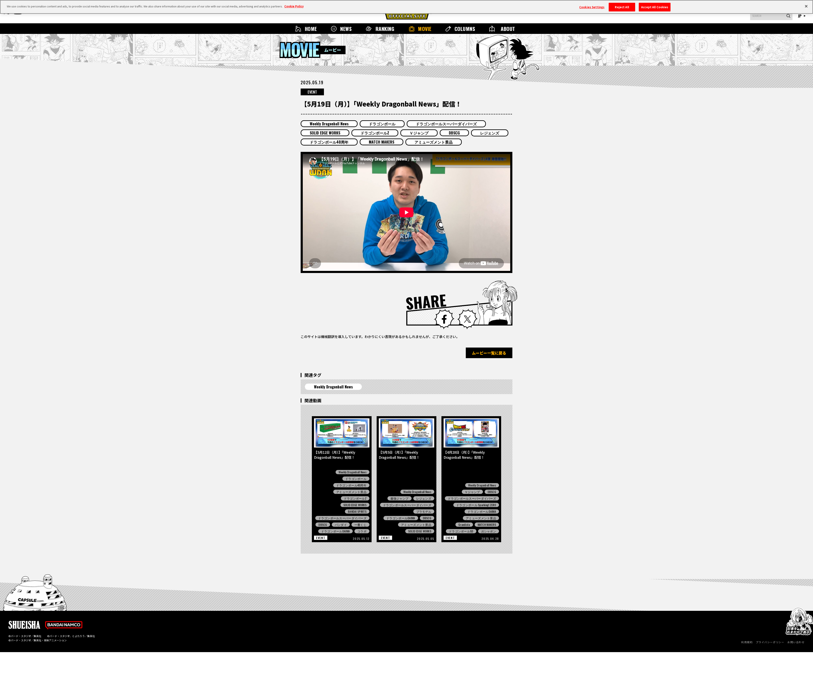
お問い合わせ (796, 642)
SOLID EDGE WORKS (325, 133)
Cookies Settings (591, 7)
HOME (311, 28)
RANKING (385, 28)
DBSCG (454, 133)
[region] (406, 7)
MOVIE (424, 28)
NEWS (346, 28)
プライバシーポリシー (770, 642)
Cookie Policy (294, 6)
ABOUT (508, 28)
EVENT (312, 92)
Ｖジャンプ (419, 133)
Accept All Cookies (654, 7)
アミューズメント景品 (434, 142)
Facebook (444, 319)
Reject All (622, 7)
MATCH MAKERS (381, 142)
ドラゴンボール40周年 (329, 142)
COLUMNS (465, 28)
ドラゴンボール (382, 123)
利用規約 (747, 642)
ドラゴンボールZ (375, 133)
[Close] (806, 6)
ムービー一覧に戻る (489, 353)
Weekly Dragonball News (329, 123)
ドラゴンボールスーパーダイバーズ (446, 123)
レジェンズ (489, 133)
